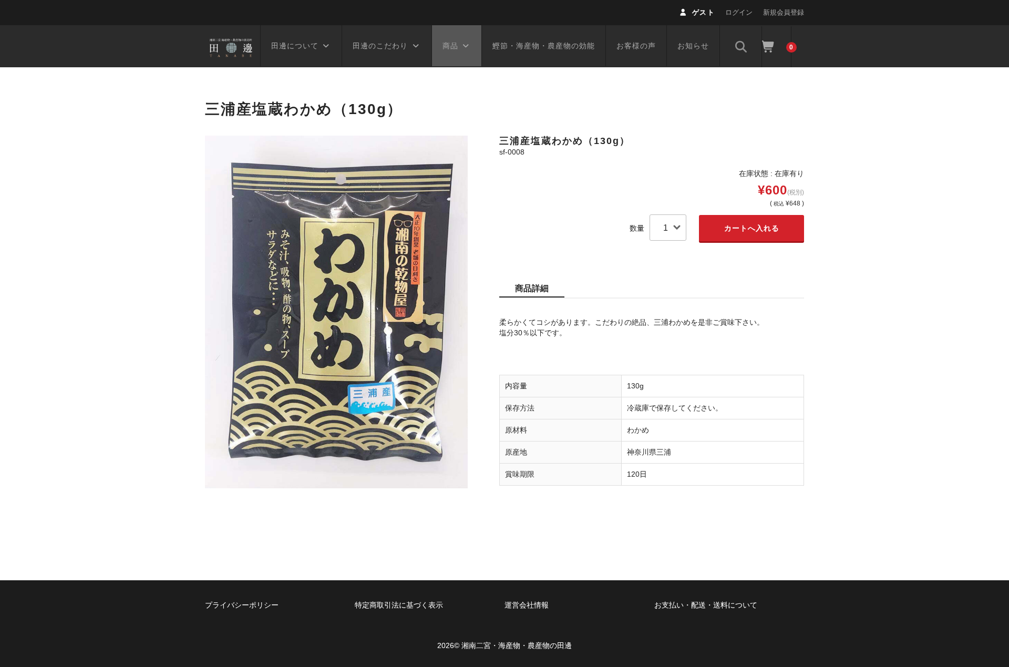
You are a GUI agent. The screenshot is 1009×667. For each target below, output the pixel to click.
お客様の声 (636, 46)
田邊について (294, 46)
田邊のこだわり (380, 46)
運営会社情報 (526, 605)
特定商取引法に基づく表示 (399, 605)
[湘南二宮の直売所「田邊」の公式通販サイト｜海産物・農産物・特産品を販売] (231, 46)
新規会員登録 (783, 12)
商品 (450, 46)
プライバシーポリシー (242, 605)
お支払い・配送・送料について (705, 605)
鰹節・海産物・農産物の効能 (543, 46)
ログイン (739, 12)
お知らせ (693, 46)
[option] (336, 312)
